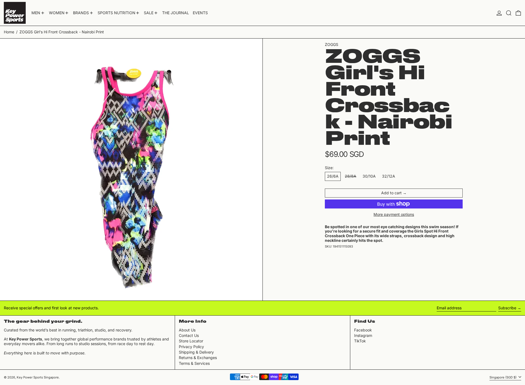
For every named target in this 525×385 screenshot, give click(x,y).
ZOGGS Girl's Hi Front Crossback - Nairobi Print (61, 32)
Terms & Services (194, 363)
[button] (509, 13)
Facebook (363, 330)
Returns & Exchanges (198, 357)
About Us (187, 330)
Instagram (363, 335)
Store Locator (191, 341)
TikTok (360, 341)
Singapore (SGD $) (503, 377)
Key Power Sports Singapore (38, 377)
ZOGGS (331, 44)
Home (9, 32)
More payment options (394, 214)
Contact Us (189, 335)
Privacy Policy (191, 346)
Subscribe (507, 307)
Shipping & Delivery (196, 352)
